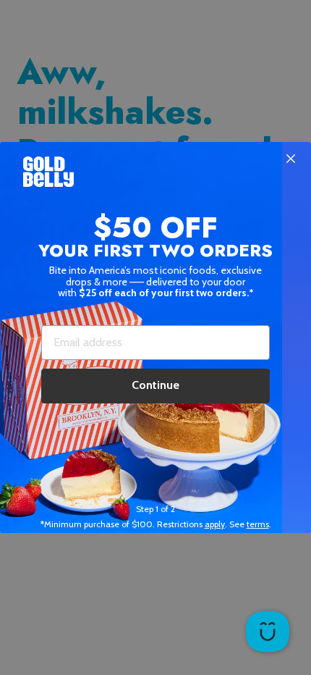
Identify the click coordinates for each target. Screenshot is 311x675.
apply (215, 524)
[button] (155, 337)
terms (258, 524)
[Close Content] (291, 159)
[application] (268, 632)
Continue (155, 385)
